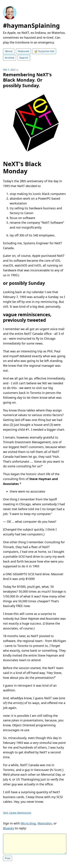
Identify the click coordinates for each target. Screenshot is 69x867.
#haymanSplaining (31, 25)
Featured (23, 51)
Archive (9, 58)
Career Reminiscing (20, 812)
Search (23, 58)
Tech (5, 812)
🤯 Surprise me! (44, 51)
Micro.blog (28, 823)
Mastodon (45, 823)
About (9, 51)
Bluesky (8, 828)
